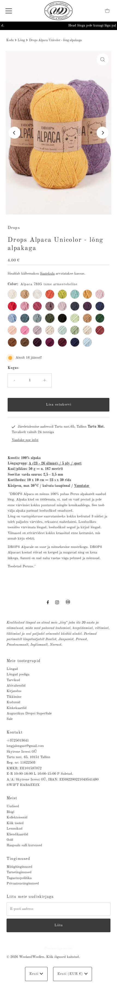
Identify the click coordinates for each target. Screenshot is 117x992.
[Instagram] (57, 602)
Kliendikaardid (17, 834)
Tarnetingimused (19, 872)
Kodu (10, 40)
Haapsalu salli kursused (24, 845)
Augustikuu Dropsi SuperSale (29, 713)
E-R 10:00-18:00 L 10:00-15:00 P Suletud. (40, 774)
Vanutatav (82, 486)
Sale (10, 719)
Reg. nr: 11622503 (21, 762)
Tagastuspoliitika (19, 878)
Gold (10, 840)
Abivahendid (16, 685)
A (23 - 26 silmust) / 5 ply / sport (55, 463)
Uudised (13, 806)
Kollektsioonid (17, 817)
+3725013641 (18, 740)
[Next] (103, 133)
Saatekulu (47, 273)
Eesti (34, 974)
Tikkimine (14, 697)
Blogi (10, 812)
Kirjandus (14, 691)
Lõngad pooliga (18, 674)
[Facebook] (48, 602)
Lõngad (12, 669)
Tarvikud (13, 680)
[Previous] (14, 133)
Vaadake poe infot (25, 440)
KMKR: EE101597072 (24, 768)
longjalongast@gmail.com (25, 746)
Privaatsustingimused (23, 883)
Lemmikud (15, 828)
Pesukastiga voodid (58, 948)
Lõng (21, 40)
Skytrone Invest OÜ (22, 751)
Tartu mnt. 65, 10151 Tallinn (28, 757)
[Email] (68, 604)
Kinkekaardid (17, 708)
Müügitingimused (19, 867)
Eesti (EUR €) (70, 974)
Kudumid (13, 702)
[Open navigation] (8, 11)
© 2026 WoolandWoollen (25, 957)
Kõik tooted (15, 823)
